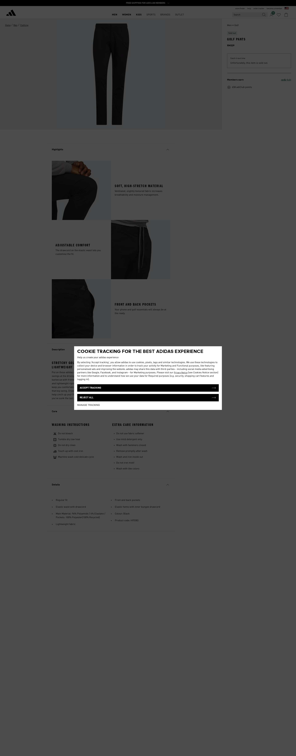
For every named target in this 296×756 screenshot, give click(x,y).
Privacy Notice (180, 373)
